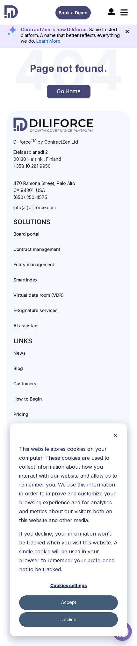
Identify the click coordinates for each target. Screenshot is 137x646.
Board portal (26, 234)
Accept (68, 602)
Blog (18, 368)
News (19, 353)
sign (111, 11)
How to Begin (27, 398)
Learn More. (48, 41)
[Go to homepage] (11, 12)
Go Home (69, 91)
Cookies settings (68, 585)
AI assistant (26, 325)
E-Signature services (35, 310)
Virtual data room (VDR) (38, 295)
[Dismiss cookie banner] (115, 436)
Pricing (20, 414)
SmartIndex (25, 279)
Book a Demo (73, 12)
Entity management (33, 264)
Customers (24, 383)
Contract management (36, 249)
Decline (68, 619)
